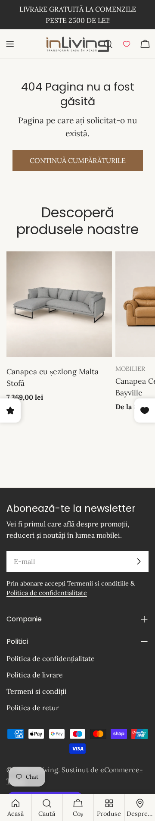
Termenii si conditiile (98, 583)
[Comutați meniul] (10, 44)
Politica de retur (32, 707)
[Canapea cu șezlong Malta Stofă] (59, 304)
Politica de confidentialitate (46, 593)
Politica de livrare (34, 675)
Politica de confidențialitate (50, 658)
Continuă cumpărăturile (78, 160)
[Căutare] (108, 44)
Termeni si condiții (36, 691)
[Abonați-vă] (139, 561)
